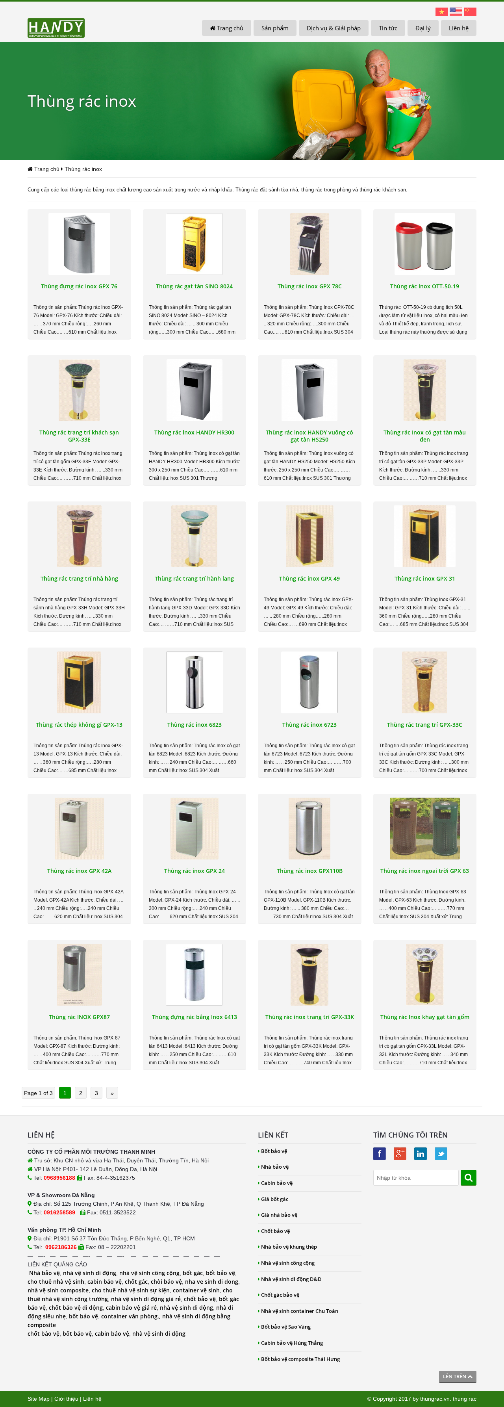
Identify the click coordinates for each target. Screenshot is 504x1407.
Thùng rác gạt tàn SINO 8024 (194, 286)
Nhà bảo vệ (44, 1273)
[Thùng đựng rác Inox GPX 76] (79, 244)
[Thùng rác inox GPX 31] (425, 536)
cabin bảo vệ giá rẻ (131, 1307)
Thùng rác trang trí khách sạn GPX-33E (79, 436)
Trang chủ (229, 28)
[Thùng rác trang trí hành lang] (194, 536)
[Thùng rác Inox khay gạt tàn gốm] (425, 975)
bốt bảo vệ (220, 1273)
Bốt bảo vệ (274, 1151)
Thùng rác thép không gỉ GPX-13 (79, 724)
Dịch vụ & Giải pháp (334, 28)
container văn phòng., (131, 1316)
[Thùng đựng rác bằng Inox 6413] (194, 975)
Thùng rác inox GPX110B (310, 870)
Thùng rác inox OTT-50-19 (424, 286)
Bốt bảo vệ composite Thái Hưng (300, 1358)
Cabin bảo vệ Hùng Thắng (292, 1342)
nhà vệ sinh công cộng (149, 1273)
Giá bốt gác (274, 1199)
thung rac (464, 1399)
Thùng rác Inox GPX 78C (310, 286)
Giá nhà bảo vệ (279, 1214)
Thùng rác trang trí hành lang (194, 578)
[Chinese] (470, 11)
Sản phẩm (275, 28)
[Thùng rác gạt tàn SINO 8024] (194, 244)
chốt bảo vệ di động (76, 1307)
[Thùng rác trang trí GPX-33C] (425, 682)
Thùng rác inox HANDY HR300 (194, 432)
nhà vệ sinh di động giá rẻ (146, 1299)
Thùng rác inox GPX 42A (79, 870)
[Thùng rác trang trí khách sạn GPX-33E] (79, 390)
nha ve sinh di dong (211, 1281)
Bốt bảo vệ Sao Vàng (286, 1326)
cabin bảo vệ (104, 1281)
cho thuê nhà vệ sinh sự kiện (131, 1290)
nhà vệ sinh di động (89, 1273)
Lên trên (455, 1376)
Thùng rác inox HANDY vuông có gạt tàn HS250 (309, 436)
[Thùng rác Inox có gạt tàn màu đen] (425, 390)
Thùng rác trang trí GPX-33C (424, 724)
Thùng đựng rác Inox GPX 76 (79, 286)
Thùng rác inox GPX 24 (194, 870)
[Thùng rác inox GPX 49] (309, 536)
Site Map (39, 1399)
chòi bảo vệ (166, 1281)
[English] (456, 11)
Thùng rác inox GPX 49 (309, 578)
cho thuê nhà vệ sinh (56, 1281)
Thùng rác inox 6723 (309, 724)
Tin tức (388, 28)
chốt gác (136, 1281)
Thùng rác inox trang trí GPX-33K (309, 1017)
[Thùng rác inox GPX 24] (194, 828)
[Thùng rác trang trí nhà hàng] (79, 536)
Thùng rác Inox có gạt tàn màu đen (425, 436)
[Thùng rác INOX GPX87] (79, 975)
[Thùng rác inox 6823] (194, 682)
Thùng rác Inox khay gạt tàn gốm (424, 1017)
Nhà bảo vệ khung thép (289, 1246)
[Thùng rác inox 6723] (309, 682)
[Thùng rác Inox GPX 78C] (309, 244)
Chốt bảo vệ (275, 1230)
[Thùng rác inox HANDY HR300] (194, 390)
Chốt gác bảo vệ (280, 1294)
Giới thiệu (66, 1399)
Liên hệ (459, 28)
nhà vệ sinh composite (58, 1290)
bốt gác (193, 1273)
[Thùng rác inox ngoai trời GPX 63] (425, 828)
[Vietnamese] (441, 11)
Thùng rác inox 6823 (194, 724)
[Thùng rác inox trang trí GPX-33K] (309, 975)
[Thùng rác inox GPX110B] (309, 828)
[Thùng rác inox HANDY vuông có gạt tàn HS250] (309, 390)
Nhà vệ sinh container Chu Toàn (299, 1310)
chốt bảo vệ (200, 1299)
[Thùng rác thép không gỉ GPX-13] (79, 682)
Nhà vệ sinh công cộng (288, 1262)
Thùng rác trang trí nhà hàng (79, 578)
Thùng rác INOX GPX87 (79, 1017)
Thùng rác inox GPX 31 (425, 578)
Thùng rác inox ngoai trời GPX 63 (424, 870)
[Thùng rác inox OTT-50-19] (425, 244)
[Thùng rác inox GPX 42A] (79, 828)
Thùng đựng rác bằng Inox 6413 (194, 1017)
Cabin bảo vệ (277, 1182)
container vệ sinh (196, 1290)
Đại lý (423, 28)
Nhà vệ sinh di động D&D (291, 1279)
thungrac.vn (435, 1399)
